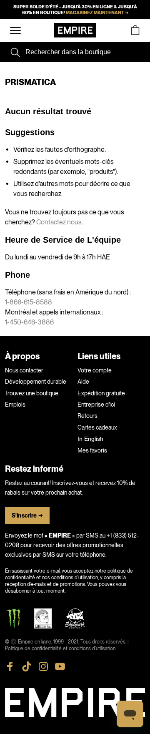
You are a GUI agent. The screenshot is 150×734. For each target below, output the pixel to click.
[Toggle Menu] (15, 30)
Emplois (15, 404)
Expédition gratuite (101, 393)
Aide (83, 381)
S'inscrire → (27, 515)
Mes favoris (92, 450)
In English (90, 438)
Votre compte (95, 370)
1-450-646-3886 (29, 322)
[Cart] (135, 30)
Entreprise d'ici (96, 404)
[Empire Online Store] (75, 30)
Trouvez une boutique (31, 393)
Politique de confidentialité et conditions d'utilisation (60, 648)
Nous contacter (24, 370)
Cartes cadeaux (97, 427)
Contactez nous (59, 222)
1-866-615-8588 (28, 302)
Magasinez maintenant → (97, 12)
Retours (88, 415)
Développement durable (35, 381)
